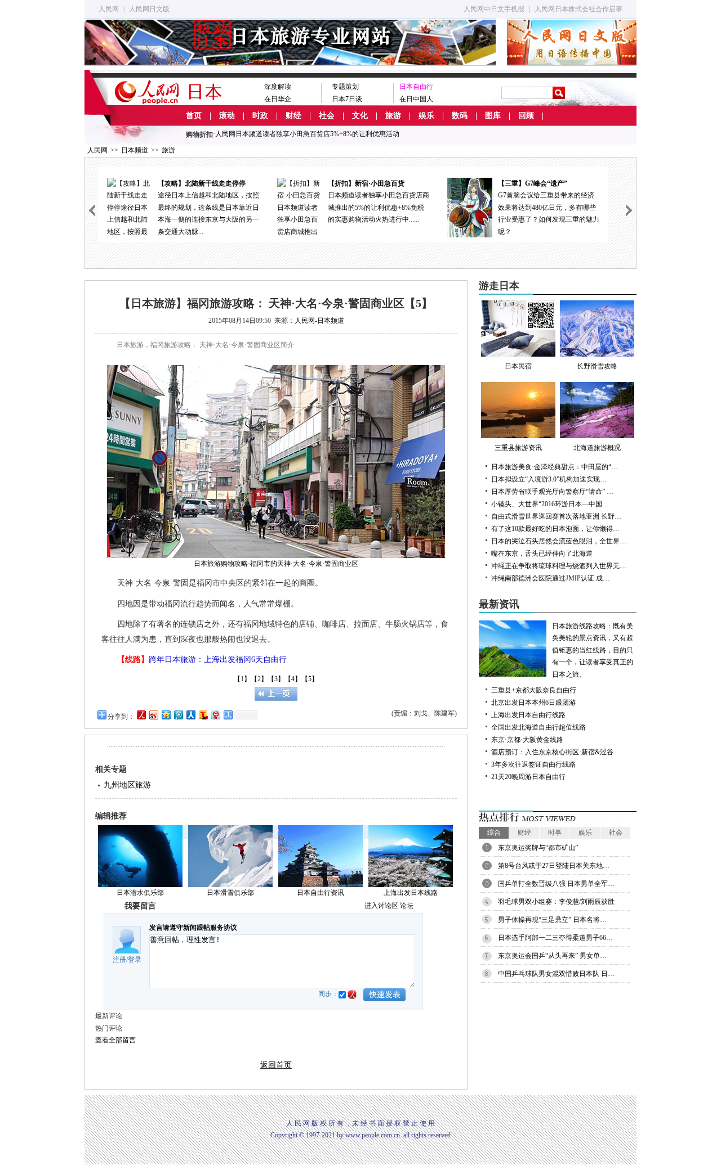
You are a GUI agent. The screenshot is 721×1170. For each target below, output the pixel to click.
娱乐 (426, 115)
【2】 (259, 679)
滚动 (227, 115)
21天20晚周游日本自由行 (528, 777)
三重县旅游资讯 (518, 448)
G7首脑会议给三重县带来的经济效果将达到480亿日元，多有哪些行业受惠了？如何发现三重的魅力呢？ (386, 207)
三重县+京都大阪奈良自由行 (533, 690)
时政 (260, 115)
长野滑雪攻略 (597, 366)
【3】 (276, 679)
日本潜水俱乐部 (140, 893)
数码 (460, 115)
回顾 (526, 115)
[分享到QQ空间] (165, 715)
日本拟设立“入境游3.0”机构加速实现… (549, 479)
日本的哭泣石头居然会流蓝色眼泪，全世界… (558, 541)
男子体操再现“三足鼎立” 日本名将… (552, 920)
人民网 (109, 9)
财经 (293, 115)
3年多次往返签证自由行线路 (533, 764)
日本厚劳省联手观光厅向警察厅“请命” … (552, 492)
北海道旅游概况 (597, 448)
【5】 (309, 679)
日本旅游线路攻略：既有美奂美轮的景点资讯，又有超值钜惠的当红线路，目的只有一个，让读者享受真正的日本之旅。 (592, 650)
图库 (493, 115)
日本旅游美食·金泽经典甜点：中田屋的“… (554, 467)
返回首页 (276, 1065)
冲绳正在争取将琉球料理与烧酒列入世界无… (558, 566)
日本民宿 (518, 366)
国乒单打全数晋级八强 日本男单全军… (556, 884)
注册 (119, 960)
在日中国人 (416, 99)
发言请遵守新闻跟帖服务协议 (193, 928)
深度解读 (277, 87)
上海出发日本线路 (411, 893)
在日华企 (277, 99)
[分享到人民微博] (141, 715)
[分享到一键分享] (227, 715)
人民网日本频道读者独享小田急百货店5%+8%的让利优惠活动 (307, 134)
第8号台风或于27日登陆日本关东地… (553, 866)
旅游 (393, 115)
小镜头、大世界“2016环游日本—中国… (550, 504)
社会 (327, 115)
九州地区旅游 (127, 785)
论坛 (406, 906)
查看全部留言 (115, 1040)
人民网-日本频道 (319, 321)
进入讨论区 (381, 906)
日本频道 (134, 150)
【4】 (292, 679)
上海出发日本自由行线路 (528, 715)
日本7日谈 (347, 99)
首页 (194, 115)
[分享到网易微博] (215, 715)
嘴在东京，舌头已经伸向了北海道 (542, 553)
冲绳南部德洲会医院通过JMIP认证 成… (550, 578)
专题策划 (345, 87)
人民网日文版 (149, 9)
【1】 (242, 679)
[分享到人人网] (190, 715)
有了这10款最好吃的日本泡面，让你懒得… (555, 529)
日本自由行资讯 (320, 893)
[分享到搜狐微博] (203, 715)
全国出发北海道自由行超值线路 (538, 727)
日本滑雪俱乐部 (230, 893)
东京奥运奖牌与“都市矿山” (538, 848)
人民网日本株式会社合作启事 (578, 9)
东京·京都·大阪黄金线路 (527, 740)
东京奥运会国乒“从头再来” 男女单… (552, 956)
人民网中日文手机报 (494, 9)
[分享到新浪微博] (153, 715)
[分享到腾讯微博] (178, 715)
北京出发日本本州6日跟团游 (533, 702)
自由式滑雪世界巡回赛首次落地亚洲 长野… (556, 516)
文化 (360, 115)
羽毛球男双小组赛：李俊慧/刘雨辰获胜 (556, 902)
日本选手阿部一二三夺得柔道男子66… (555, 938)
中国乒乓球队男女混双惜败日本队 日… (556, 974)
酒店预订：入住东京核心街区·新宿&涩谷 (552, 752)
